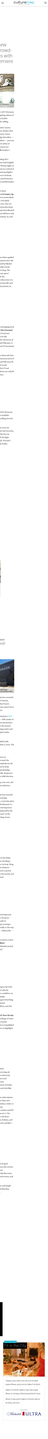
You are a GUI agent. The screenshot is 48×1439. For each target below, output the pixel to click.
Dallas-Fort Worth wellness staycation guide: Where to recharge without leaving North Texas (22, 1392)
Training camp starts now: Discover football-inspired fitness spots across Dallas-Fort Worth (22, 1383)
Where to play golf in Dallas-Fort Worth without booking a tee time (22, 1401)
